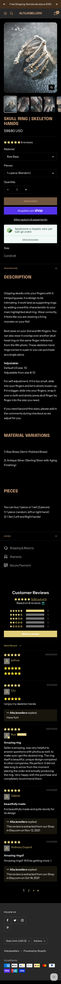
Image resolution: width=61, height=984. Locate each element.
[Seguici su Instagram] (22, 920)
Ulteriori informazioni (30, 239)
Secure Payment (20, 565)
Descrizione (11, 268)
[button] (12, 142)
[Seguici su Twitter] (15, 920)
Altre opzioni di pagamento (30, 219)
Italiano (38, 940)
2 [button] (28, 890)
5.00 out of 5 (39, 599)
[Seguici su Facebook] (7, 920)
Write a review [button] (30, 634)
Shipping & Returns (22, 548)
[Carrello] (55, 13)
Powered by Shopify (35, 950)
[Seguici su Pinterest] (7, 927)
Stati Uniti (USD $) (16, 940)
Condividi (10, 255)
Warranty (16, 556)
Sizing (7, 536)
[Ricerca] (11, 13)
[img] (12, 655)
